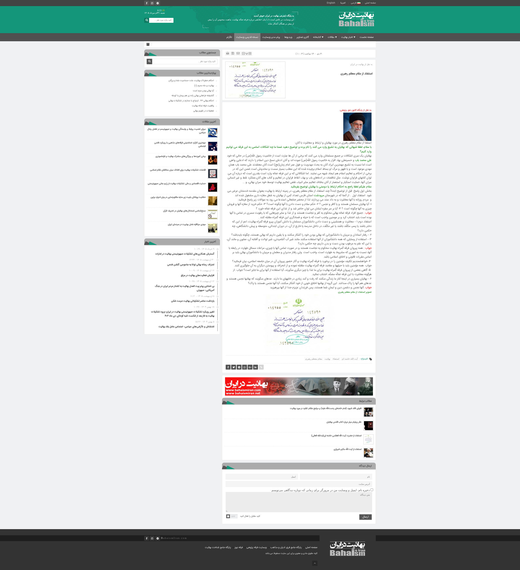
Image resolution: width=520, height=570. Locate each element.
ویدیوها (288, 37)
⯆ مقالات (332, 37)
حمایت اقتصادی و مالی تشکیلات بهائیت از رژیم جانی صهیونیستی (177, 184)
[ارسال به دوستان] (238, 53)
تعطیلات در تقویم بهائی (203, 111)
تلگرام (229, 37)
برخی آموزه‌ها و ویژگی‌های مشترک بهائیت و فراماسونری (180, 156)
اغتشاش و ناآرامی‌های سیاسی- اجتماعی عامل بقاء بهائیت (186, 327)
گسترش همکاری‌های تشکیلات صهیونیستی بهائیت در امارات (184, 254)
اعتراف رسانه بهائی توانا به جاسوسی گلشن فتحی (190, 265)
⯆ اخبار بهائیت (348, 37)
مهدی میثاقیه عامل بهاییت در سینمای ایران (187, 224)
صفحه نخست (367, 37)
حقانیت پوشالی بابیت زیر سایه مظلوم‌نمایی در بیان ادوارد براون (178, 197)
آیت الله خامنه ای (350, 359)
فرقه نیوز (239, 547)
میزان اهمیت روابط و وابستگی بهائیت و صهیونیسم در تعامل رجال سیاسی (176, 131)
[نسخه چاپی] (227, 53)
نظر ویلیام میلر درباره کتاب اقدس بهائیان (343, 422)
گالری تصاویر (303, 37)
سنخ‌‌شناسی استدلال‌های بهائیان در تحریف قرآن (184, 211)
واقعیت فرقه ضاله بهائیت (203, 106)
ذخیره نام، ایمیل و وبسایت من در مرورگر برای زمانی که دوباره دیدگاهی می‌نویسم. (320, 490)
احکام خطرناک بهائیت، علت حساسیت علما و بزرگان (191, 81)
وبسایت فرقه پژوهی (256, 547)
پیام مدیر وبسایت (271, 37)
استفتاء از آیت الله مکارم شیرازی (347, 449)
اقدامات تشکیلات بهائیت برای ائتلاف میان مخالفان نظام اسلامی (178, 170)
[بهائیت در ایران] (356, 19)
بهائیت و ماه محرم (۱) (204, 86)
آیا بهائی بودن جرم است (203, 91)
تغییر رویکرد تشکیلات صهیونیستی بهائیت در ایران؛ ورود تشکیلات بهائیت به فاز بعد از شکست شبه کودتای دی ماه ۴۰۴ (182, 314)
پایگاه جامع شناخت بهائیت (218, 547)
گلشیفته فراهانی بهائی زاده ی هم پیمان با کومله (193, 96)
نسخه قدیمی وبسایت (247, 37)
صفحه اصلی (370, 3)
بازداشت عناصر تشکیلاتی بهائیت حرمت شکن (192, 301)
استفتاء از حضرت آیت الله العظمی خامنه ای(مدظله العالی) (336, 436)
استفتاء (336, 359)
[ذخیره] (233, 53)
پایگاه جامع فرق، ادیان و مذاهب (286, 547)
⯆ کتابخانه (318, 37)
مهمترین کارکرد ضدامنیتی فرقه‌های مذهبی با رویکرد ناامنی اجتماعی (180, 144)
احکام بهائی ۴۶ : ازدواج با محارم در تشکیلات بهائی (191, 101)
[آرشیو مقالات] (149, 44)
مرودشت (319, 195)
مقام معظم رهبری (313, 359)
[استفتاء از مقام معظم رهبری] (255, 79)
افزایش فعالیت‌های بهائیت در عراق (197, 275)
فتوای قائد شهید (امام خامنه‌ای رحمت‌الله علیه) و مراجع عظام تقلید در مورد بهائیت (325, 408)
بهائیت (327, 359)
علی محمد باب (363, 160)
